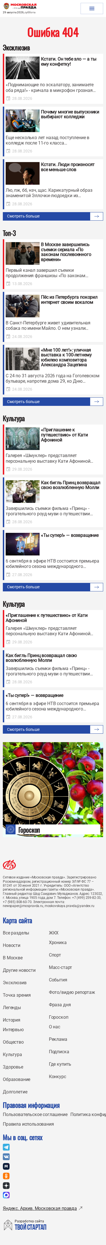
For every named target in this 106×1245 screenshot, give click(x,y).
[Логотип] (9, 865)
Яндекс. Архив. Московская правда (40, 1208)
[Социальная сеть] (6, 1147)
